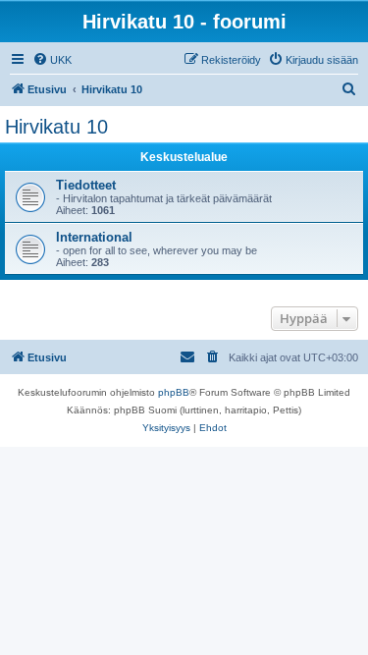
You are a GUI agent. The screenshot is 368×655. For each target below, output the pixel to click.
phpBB (173, 392)
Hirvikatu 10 (56, 126)
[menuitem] (52, 60)
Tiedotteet (86, 185)
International (94, 237)
